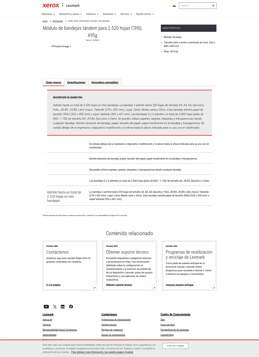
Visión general (53, 82)
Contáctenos (109, 314)
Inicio (61, 4)
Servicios (124, 14)
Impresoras (46, 14)
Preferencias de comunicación (116, 319)
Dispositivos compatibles (105, 82)
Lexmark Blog (167, 334)
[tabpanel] (129, 148)
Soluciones (108, 14)
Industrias (91, 14)
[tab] (53, 82)
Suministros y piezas (69, 14)
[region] (129, 348)
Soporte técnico (143, 14)
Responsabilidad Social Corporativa (60, 329)
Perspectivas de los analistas (175, 329)
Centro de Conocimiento (175, 314)
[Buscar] (213, 6)
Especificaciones (76, 82)
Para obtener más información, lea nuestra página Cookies (102, 352)
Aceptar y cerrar (175, 346)
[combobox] (197, 5)
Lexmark (48, 314)
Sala (163, 319)
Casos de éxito (168, 324)
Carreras (47, 324)
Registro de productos (112, 329)
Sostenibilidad (49, 334)
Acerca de (47, 319)
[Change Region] (174, 6)
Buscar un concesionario (113, 334)
